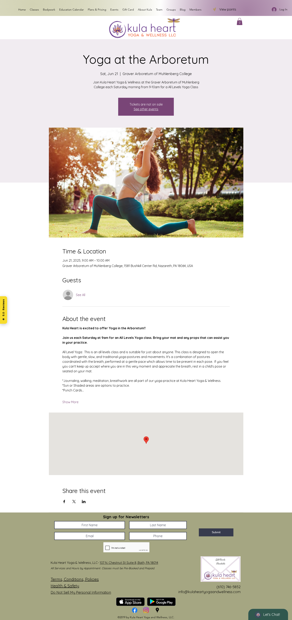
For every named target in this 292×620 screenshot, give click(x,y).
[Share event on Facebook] (64, 501)
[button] (240, 21)
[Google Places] (157, 610)
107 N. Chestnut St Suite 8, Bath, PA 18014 (129, 563)
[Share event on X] (74, 501)
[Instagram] (146, 610)
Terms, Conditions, (68, 579)
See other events (146, 109)
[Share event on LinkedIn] (84, 501)
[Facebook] (134, 610)
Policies (92, 579)
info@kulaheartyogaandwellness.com (209, 592)
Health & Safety (65, 585)
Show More (70, 402)
